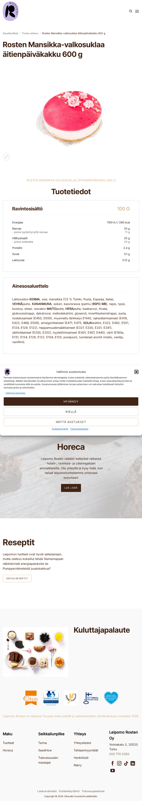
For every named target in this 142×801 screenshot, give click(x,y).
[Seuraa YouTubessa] (112, 770)
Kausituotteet (10, 33)
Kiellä (71, 412)
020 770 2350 (119, 754)
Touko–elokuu (30, 33)
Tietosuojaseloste (79, 428)
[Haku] (130, 11)
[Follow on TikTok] (126, 763)
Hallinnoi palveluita (15, 393)
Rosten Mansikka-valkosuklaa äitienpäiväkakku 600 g (73, 33)
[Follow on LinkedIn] (133, 763)
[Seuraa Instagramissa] (119, 763)
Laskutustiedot (47, 791)
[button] (136, 372)
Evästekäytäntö (60, 428)
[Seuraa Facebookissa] (112, 763)
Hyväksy (71, 401)
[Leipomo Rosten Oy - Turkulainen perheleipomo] (21, 11)
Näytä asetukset (71, 422)
